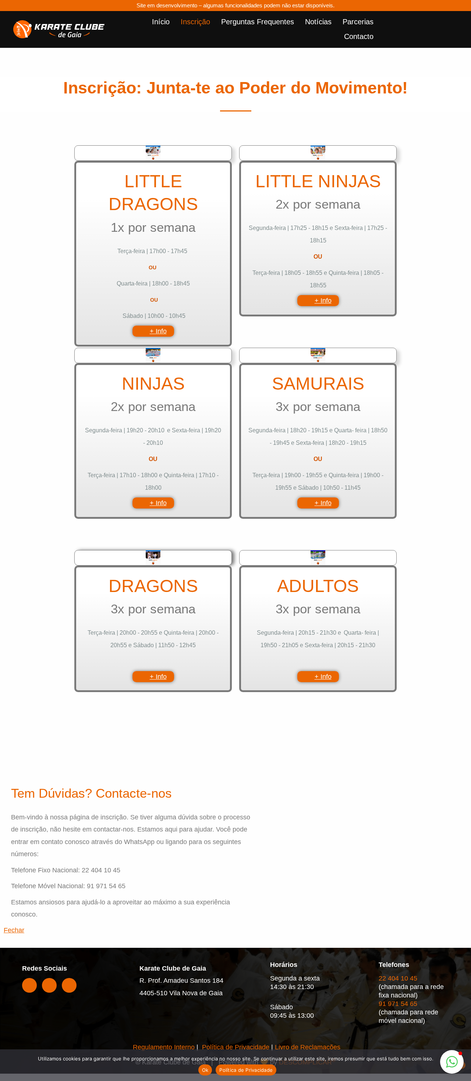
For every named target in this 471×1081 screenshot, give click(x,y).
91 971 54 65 (398, 1003)
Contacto (358, 36)
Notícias (318, 22)
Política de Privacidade (234, 1047)
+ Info (158, 331)
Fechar (14, 930)
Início (161, 22)
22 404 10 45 (398, 978)
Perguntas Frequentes (257, 22)
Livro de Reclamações (307, 1047)
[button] (452, 1062)
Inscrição (195, 22)
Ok (205, 1070)
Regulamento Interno (164, 1047)
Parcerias (358, 22)
